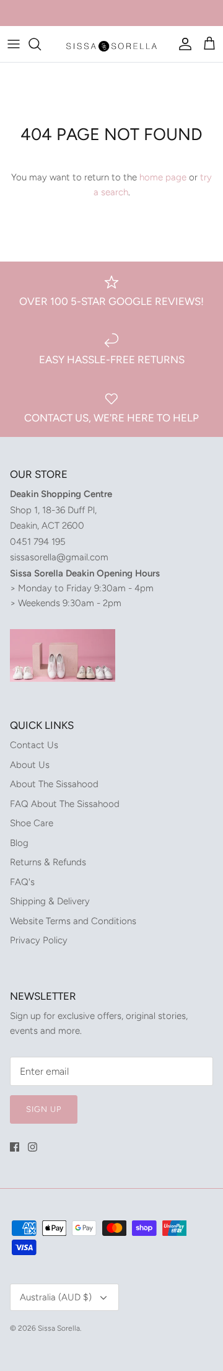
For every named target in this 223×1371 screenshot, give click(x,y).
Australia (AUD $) (56, 1297)
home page (162, 177)
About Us (30, 764)
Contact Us (34, 745)
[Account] (182, 44)
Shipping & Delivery (50, 901)
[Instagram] (32, 1147)
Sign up (43, 1109)
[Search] (41, 44)
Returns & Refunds (48, 862)
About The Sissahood (54, 784)
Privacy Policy (39, 940)
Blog (19, 843)
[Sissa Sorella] (111, 44)
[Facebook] (14, 1147)
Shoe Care (31, 823)
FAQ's (22, 882)
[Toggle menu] (13, 44)
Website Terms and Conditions (73, 921)
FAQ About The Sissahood (65, 803)
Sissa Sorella (59, 1328)
